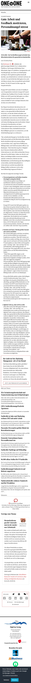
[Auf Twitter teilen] (10, 599)
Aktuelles (3, 12)
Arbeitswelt (16, 604)
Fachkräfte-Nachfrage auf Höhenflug (13, 450)
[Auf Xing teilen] (21, 599)
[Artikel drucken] (19, 594)
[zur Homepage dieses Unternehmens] (13, 64)
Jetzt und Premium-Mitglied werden (16, 383)
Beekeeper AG (7, 64)
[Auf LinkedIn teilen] (15, 599)
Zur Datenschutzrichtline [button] (10, 675)
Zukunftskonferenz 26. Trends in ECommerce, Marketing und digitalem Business (15, 577)
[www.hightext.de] (15, 624)
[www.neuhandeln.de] (15, 666)
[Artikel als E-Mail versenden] (13, 594)
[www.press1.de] (15, 655)
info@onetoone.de (17, 636)
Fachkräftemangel (20, 602)
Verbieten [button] (6, 680)
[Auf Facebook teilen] (4, 599)
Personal (10, 602)
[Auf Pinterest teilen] (26, 599)
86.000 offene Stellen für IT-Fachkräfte (14, 459)
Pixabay (28, 51)
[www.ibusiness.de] (15, 659)
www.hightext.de (16, 637)
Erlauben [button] (14, 680)
